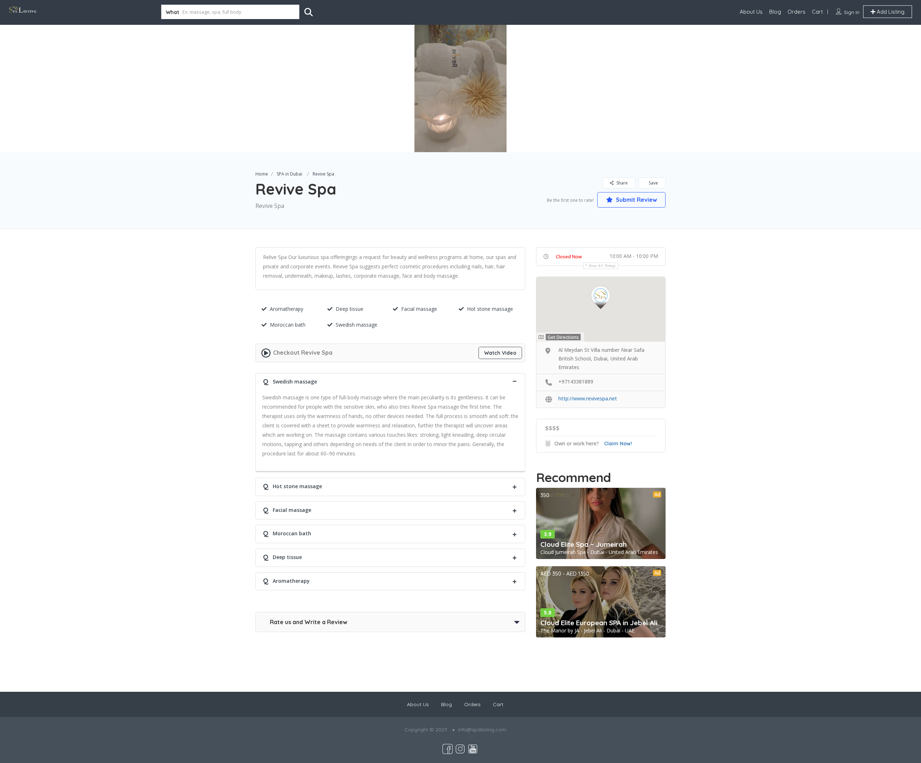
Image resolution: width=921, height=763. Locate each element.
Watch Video (500, 353)
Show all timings (602, 266)
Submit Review (635, 199)
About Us (751, 11)
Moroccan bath (287, 324)
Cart (817, 11)
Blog (775, 11)
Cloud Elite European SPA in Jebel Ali (598, 622)
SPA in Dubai (289, 174)
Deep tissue (349, 308)
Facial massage (419, 308)
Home (261, 174)
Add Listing (889, 11)
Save (653, 183)
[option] (460, 88)
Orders (797, 11)
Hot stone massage (490, 308)
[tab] (390, 381)
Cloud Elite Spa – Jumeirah (583, 544)
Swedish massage (356, 324)
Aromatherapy (286, 308)
